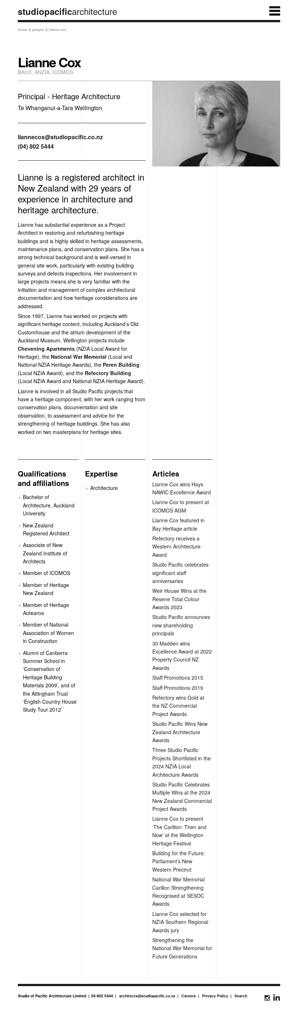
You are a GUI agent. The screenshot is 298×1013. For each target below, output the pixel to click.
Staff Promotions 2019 (177, 687)
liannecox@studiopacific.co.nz (60, 137)
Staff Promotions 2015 (177, 677)
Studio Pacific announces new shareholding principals (181, 625)
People (40, 29)
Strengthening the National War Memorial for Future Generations (182, 948)
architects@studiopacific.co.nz (147, 995)
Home (24, 29)
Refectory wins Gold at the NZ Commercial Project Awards (178, 705)
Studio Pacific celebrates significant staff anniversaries (180, 572)
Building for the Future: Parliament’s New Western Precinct (178, 861)
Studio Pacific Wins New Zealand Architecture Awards (180, 732)
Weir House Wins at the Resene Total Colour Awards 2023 (179, 599)
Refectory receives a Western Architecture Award (176, 546)
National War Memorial (78, 356)
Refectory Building (108, 373)
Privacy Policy (215, 995)
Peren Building (121, 364)
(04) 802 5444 (36, 146)
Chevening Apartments (46, 348)
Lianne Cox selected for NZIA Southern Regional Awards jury (180, 922)
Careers (188, 995)
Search (240, 995)
